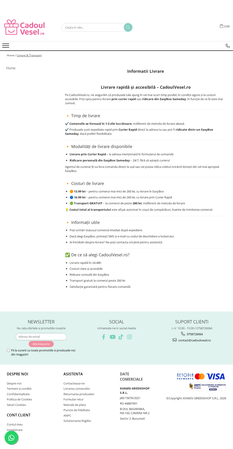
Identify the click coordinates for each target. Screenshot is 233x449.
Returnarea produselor (78, 394)
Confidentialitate (18, 394)
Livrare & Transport (29, 55)
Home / (11, 55)
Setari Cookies (16, 405)
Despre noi (17, 373)
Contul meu (15, 424)
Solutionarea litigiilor (77, 421)
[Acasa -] (26, 27)
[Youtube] (112, 337)
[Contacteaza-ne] (228, 45)
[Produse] (6, 47)
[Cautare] (128, 27)
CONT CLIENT (18, 415)
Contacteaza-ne (74, 383)
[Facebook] (104, 337)
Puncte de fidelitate (76, 410)
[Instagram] (130, 337)
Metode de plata (74, 405)
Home (10, 68)
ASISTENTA (73, 373)
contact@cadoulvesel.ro (194, 340)
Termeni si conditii (19, 389)
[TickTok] (121, 337)
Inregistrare (15, 430)
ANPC (67, 415)
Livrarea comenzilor (76, 389)
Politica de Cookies (19, 399)
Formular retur (73, 399)
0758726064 (194, 334)
